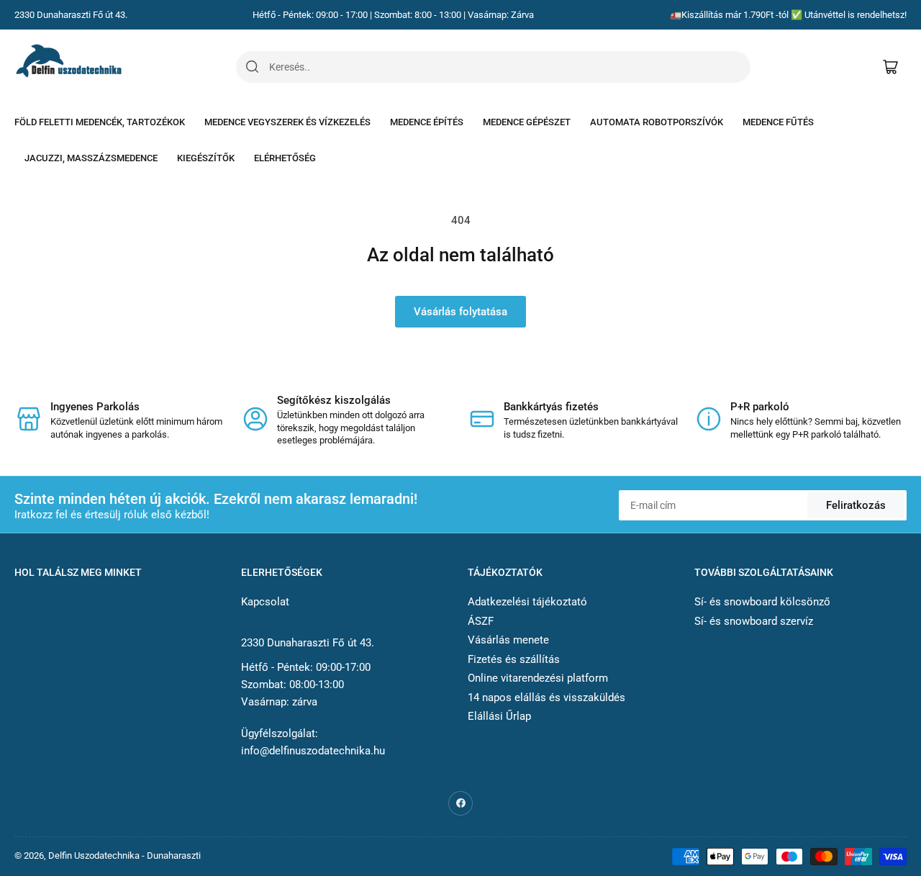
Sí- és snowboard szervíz (753, 621)
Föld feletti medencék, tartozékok (99, 122)
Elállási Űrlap (499, 716)
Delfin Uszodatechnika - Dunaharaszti (124, 855)
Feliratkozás (856, 505)
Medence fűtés (778, 122)
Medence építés (426, 122)
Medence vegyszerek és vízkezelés (287, 122)
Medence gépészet (527, 122)
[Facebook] (460, 803)
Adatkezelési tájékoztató (527, 601)
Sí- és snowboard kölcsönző (762, 601)
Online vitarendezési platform (538, 678)
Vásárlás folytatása (460, 311)
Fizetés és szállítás (514, 659)
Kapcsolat (265, 601)
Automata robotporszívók (656, 122)
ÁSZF (481, 621)
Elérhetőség (285, 158)
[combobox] (509, 67)
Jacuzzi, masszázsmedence (91, 158)
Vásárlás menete (508, 639)
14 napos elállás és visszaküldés (546, 697)
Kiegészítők (206, 158)
